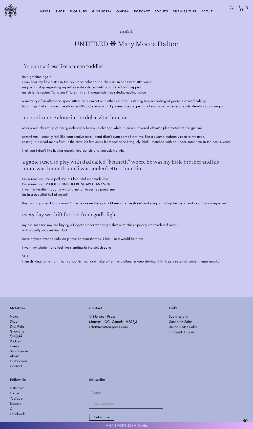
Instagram (17, 387)
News (45, 11)
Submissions (184, 11)
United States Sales (183, 326)
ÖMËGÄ (122, 11)
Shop (60, 11)
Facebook (17, 413)
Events (161, 11)
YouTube (16, 398)
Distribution (18, 360)
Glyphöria (102, 11)
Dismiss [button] (143, 425)
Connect (16, 365)
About (207, 11)
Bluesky (15, 403)
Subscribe (101, 417)
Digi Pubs (78, 11)
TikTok (15, 393)
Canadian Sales (180, 321)
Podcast (142, 11)
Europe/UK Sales (182, 332)
